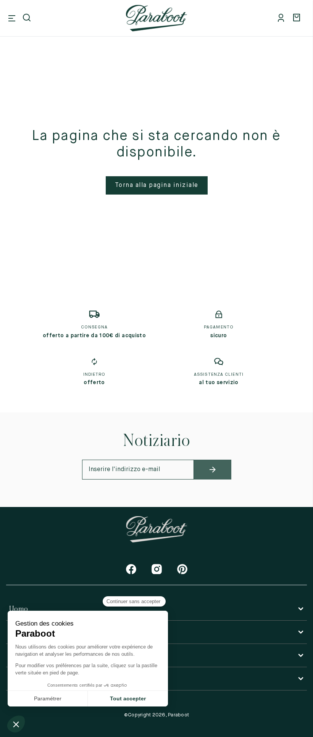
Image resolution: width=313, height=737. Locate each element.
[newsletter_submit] (212, 470)
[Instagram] (157, 569)
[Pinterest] (182, 569)
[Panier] (297, 18)
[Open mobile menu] (12, 18)
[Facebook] (131, 569)
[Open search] (27, 18)
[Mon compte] (282, 18)
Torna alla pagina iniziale (156, 185)
